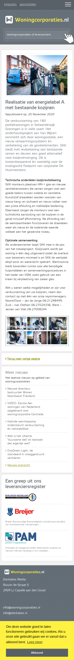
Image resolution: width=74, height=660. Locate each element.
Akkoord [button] (37, 652)
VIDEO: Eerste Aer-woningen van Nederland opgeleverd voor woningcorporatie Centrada (25, 408)
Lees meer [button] (35, 642)
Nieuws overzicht (18, 465)
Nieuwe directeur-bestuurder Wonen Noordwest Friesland (21, 392)
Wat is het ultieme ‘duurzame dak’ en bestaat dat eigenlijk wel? (25, 439)
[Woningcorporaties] (37, 23)
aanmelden (28, 4)
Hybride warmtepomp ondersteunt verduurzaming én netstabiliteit (25, 425)
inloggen (10, 4)
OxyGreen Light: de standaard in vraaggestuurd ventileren (25, 454)
